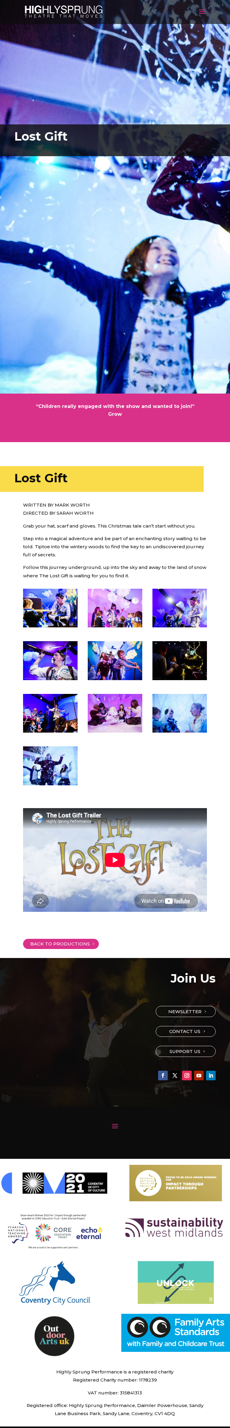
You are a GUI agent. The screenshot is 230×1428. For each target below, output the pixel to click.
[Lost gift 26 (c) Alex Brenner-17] (179, 625)
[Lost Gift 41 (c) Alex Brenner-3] (179, 678)
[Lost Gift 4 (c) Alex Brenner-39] (115, 678)
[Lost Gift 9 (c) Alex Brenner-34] (179, 730)
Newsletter (185, 1011)
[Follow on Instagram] (187, 1075)
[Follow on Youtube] (199, 1075)
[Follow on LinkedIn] (211, 1075)
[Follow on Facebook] (163, 1075)
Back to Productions (60, 944)
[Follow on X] (175, 1075)
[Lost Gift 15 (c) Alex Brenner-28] (115, 625)
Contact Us (184, 1031)
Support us (185, 1051)
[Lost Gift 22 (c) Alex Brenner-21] (50, 730)
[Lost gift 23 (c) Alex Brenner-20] (50, 625)
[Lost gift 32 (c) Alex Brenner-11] (50, 678)
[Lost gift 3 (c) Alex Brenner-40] (50, 783)
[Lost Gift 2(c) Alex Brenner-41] (115, 730)
